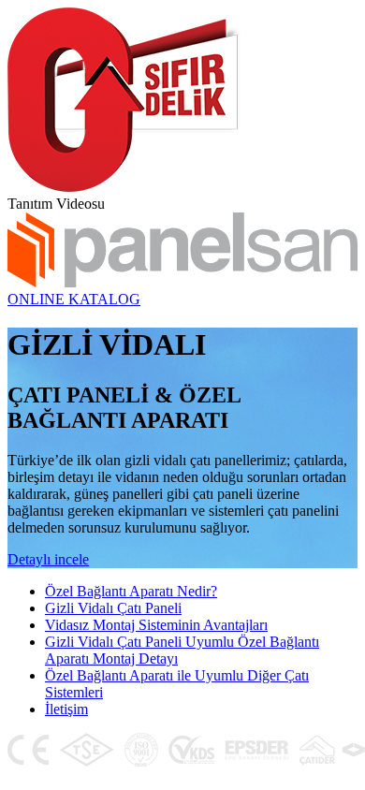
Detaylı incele (48, 559)
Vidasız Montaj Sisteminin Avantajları (156, 625)
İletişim (66, 709)
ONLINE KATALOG (73, 299)
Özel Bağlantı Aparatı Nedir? (131, 591)
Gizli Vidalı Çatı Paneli (113, 608)
